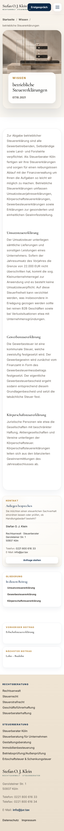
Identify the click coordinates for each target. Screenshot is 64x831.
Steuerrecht (10, 696)
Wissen (23, 19)
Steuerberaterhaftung (16, 713)
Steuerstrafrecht (13, 702)
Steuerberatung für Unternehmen (24, 736)
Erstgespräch (39, 7)
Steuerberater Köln (15, 731)
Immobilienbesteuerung (18, 747)
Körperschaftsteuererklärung (24, 600)
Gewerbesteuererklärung (21, 594)
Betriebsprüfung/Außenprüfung (24, 753)
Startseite (8, 19)
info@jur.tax (21, 552)
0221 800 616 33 (26, 548)
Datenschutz (10, 820)
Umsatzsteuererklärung (21, 587)
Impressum (29, 820)
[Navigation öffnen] (57, 7)
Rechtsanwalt (11, 690)
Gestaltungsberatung (16, 742)
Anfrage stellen (32, 560)
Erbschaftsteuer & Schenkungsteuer (26, 759)
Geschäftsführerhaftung (18, 707)
